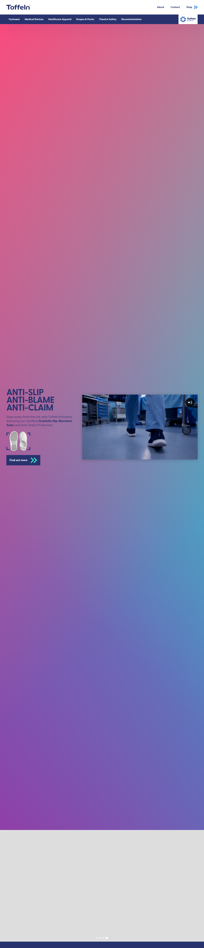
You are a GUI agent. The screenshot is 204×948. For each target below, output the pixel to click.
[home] (18, 7)
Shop (189, 7)
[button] (14, 19)
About (160, 7)
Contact (175, 7)
